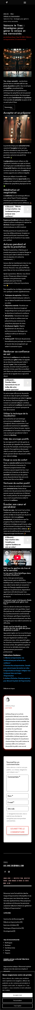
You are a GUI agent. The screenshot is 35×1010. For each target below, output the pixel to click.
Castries (7, 950)
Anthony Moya (10, 37)
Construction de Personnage (12, 919)
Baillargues (8, 943)
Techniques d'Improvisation (12, 928)
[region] (17, 991)
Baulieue (7, 945)
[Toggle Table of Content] (10, 108)
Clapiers (7, 953)
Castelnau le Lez (10, 948)
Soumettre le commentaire (17, 830)
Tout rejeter (17, 1006)
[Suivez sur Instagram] (8, 871)
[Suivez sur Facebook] (5, 871)
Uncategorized (8, 931)
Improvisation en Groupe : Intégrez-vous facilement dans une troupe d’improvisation (17, 673)
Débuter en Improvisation (12, 922)
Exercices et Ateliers (10, 925)
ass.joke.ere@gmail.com (14, 866)
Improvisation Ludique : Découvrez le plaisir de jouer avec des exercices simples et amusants (17, 969)
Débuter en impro (9, 688)
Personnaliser (17, 1000)
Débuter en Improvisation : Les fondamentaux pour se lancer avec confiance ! (15, 660)
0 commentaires (21, 39)
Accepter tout (17, 995)
